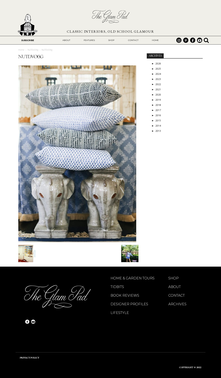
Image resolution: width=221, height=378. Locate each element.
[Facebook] (192, 40)
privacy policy (29, 357)
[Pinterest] (185, 40)
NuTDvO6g (33, 49)
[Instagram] (178, 40)
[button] (206, 40)
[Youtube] (199, 40)
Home (21, 49)
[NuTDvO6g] (77, 241)
